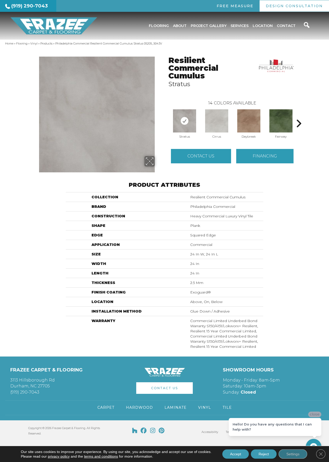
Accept (235, 454)
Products (46, 43)
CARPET (105, 407)
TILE (227, 407)
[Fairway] (281, 121)
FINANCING (265, 156)
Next (299, 115)
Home (9, 43)
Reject (264, 454)
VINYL (204, 407)
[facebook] (144, 431)
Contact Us (200, 156)
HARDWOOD (139, 407)
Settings (292, 454)
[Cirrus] (217, 121)
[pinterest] (162, 431)
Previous (166, 115)
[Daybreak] (249, 121)
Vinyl (34, 43)
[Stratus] (184, 121)
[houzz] (135, 431)
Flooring (22, 43)
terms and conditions (101, 456)
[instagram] (153, 431)
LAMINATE (175, 407)
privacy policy (59, 456)
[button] (164, 388)
